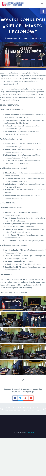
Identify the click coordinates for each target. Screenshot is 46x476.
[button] (43, 11)
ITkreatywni (29, 432)
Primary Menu (42, 4)
